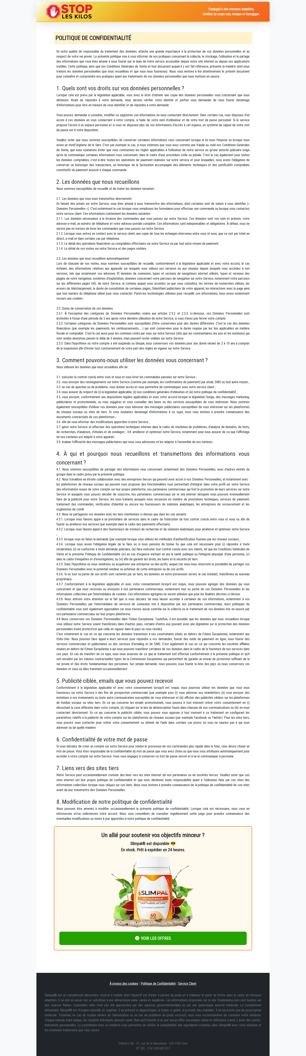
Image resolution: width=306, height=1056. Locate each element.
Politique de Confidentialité (158, 984)
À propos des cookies (124, 984)
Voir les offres (156, 938)
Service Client (187, 984)
